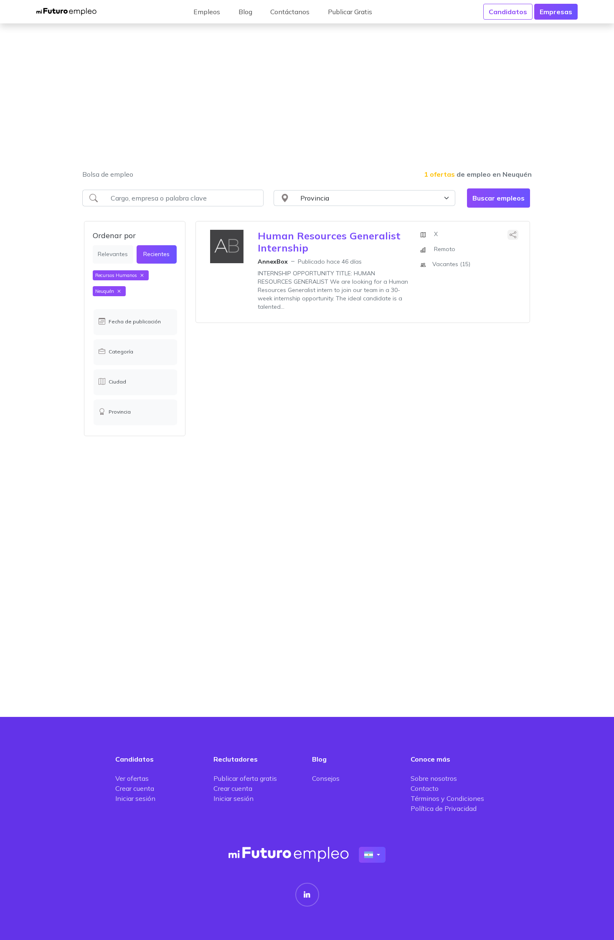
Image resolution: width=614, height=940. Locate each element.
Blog (245, 12)
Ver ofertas (132, 778)
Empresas (556, 12)
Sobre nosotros (434, 778)
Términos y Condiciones (447, 798)
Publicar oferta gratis (245, 778)
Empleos (206, 12)
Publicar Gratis (350, 12)
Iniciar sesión (135, 798)
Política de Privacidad (444, 808)
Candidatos (508, 12)
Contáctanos (290, 12)
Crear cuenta (134, 788)
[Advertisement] (307, 101)
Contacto (425, 788)
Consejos (326, 778)
